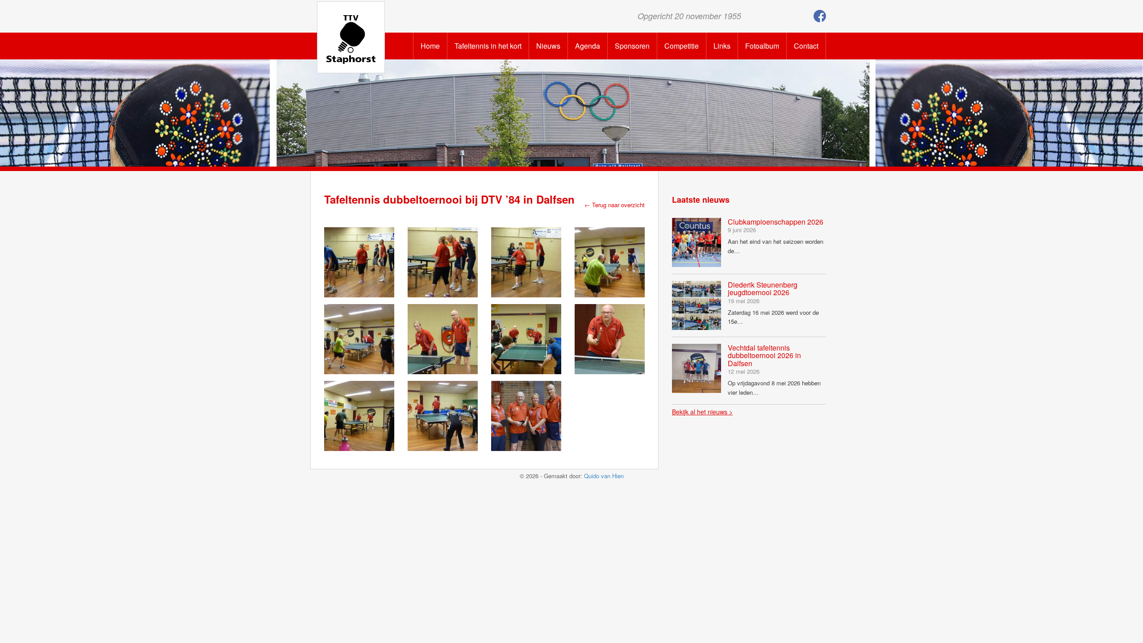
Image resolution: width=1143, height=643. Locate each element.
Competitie (681, 46)
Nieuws (548, 46)
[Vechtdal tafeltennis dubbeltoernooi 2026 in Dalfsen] (696, 367)
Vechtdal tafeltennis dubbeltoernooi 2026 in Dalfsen (764, 355)
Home (430, 46)
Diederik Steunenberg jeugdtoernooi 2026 (762, 289)
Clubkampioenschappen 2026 (775, 222)
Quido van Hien (604, 476)
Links (721, 46)
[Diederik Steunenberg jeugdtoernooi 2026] (696, 304)
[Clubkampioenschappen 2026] (696, 241)
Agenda (587, 46)
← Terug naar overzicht (614, 204)
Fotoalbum (762, 46)
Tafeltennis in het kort (488, 46)
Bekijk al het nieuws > (702, 411)
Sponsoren (632, 46)
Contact (806, 46)
